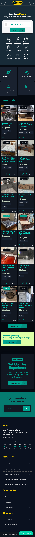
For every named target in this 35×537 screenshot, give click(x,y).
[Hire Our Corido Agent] (26, 72)
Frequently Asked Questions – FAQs (16, 479)
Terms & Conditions (11, 524)
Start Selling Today (26, 90)
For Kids (26, 50)
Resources (8, 502)
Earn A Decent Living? (9, 90)
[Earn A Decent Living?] (8, 86)
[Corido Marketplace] (17, 2)
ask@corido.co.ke (8, 437)
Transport (9, 58)
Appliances (26, 42)
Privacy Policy (9, 519)
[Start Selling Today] (26, 86)
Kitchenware (17, 50)
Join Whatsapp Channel (8, 76)
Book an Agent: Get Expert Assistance (16, 484)
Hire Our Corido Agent (26, 76)
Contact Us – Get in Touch (13, 469)
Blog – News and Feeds (12, 474)
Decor (17, 42)
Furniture (9, 42)
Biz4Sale (17, 58)
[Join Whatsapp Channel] (8, 72)
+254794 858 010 (8, 435)
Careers (7, 497)
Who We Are (9, 464)
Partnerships (9, 507)
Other (26, 58)
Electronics (8, 50)
